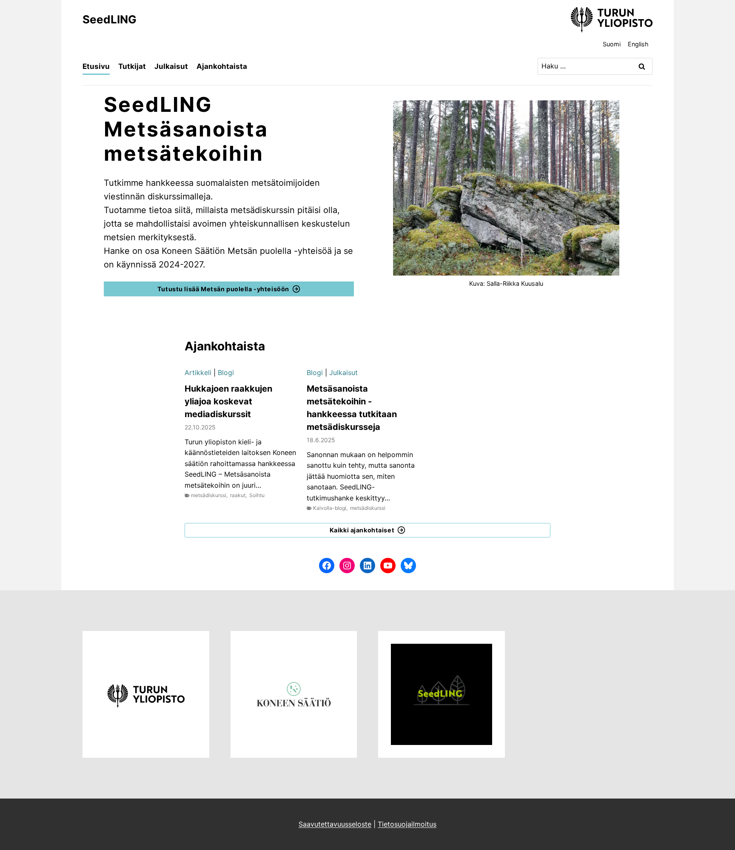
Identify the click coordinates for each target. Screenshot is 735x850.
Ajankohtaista (222, 66)
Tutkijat (132, 66)
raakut (237, 495)
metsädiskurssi (208, 495)
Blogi (226, 372)
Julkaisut (171, 66)
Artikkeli (198, 372)
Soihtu (257, 495)
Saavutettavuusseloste (335, 824)
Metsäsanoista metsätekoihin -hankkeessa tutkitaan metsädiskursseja (352, 408)
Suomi (612, 44)
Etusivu (96, 66)
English (638, 44)
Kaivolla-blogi (329, 508)
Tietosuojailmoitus (407, 824)
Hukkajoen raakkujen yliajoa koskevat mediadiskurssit (228, 401)
